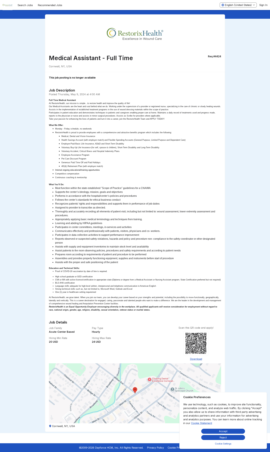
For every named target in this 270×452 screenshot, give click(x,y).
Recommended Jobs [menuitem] (50, 5)
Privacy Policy (155, 447)
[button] (135, 393)
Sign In (263, 5)
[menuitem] (7, 5)
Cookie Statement (201, 423)
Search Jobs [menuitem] (25, 5)
